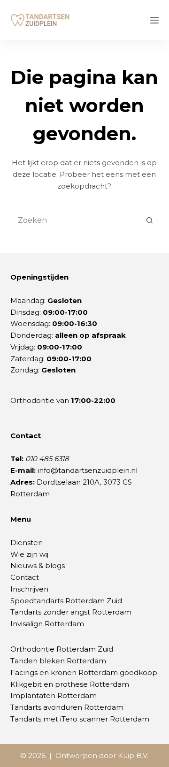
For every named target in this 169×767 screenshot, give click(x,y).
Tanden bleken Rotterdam (58, 660)
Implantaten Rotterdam (53, 695)
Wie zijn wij (29, 554)
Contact (24, 577)
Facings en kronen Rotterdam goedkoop (83, 672)
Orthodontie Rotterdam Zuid (61, 649)
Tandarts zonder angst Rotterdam (70, 612)
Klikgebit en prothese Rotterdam (69, 684)
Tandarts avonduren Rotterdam (66, 707)
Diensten (26, 542)
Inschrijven (29, 589)
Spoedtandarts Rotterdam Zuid (66, 600)
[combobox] (76, 220)
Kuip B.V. (133, 755)
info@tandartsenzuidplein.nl (88, 470)
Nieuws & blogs (37, 565)
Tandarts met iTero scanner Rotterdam (79, 718)
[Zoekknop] (149, 220)
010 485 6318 (47, 458)
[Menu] (154, 20)
